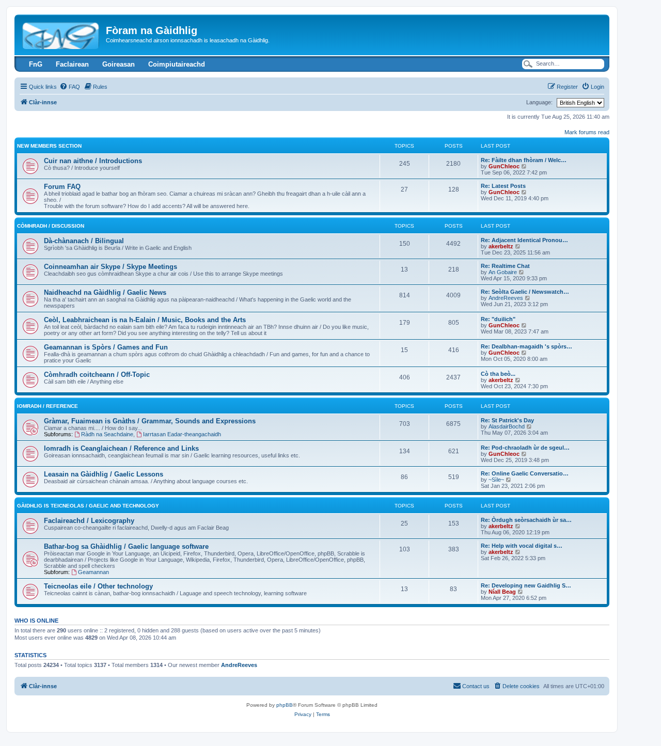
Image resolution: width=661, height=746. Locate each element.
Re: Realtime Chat (505, 266)
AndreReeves (506, 298)
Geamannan (93, 572)
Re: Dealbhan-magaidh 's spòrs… (526, 346)
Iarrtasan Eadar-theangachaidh (182, 434)
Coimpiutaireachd (176, 64)
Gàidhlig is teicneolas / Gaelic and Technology (88, 506)
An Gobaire (503, 272)
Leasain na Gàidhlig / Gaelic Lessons (103, 474)
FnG (35, 64)
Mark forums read (586, 132)
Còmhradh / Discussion (50, 226)
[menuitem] (69, 87)
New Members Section (49, 146)
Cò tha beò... (498, 374)
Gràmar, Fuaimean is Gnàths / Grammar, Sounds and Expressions (150, 421)
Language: (539, 102)
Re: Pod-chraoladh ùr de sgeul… (525, 448)
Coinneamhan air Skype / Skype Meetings (110, 267)
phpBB (284, 705)
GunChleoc (504, 166)
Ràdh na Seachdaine (107, 434)
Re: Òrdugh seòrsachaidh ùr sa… (526, 520)
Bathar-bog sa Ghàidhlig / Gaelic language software (126, 546)
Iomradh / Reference (47, 406)
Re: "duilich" (498, 319)
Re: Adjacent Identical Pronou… (524, 240)
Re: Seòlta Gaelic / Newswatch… (525, 292)
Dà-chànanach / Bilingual (84, 241)
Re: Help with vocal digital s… (521, 546)
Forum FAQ (62, 187)
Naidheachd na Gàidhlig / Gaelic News (105, 292)
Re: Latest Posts (503, 186)
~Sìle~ (496, 480)
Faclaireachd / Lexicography (89, 521)
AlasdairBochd (507, 426)
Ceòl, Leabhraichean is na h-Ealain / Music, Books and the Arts (145, 320)
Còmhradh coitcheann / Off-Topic (97, 374)
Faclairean (72, 64)
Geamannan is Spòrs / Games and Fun (106, 347)
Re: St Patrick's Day (507, 420)
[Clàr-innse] (61, 33)
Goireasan (118, 64)
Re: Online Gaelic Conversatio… (525, 473)
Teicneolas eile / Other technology (98, 586)
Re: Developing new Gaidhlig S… (526, 585)
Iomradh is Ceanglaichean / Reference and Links (121, 448)
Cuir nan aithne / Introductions (93, 161)
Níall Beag (502, 592)
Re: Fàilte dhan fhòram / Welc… (523, 160)
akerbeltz (501, 246)
